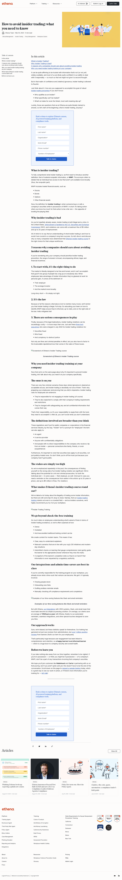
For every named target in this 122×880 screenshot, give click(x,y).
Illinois (67, 831)
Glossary (36, 861)
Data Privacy (37, 833)
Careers (4, 861)
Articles (5, 782)
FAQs (66, 858)
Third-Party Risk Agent (8, 826)
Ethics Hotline (6, 833)
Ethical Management (8, 36)
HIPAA (35, 836)
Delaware (68, 828)
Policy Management (30, 36)
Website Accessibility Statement (20, 875)
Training (36, 816)
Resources (56, 4)
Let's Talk (113, 4)
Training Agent (6, 819)
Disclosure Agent (7, 823)
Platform (32, 4)
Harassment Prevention (40, 840)
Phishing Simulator (7, 840)
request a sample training (71, 668)
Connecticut (68, 825)
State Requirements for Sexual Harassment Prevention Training (78, 817)
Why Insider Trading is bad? (41, 63)
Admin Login (69, 861)
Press (3, 865)
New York (68, 838)
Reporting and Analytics (9, 843)
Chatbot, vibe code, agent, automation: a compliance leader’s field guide (103, 787)
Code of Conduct (39, 819)
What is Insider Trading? (40, 61)
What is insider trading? (8, 61)
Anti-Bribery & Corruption (41, 823)
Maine (67, 835)
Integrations (5, 847)
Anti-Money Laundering (40, 826)
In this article (5, 58)
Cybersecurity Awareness (41, 829)
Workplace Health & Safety (41, 843)
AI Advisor (81, 4)
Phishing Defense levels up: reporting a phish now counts (13, 785)
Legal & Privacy (6, 875)
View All (114, 751)
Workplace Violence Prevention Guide (45, 858)
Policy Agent (5, 829)
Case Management (7, 836)
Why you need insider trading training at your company (13, 68)
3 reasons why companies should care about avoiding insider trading (12, 64)
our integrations (49, 609)
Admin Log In (98, 4)
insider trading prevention (40, 91)
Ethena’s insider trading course (77, 239)
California (68, 821)
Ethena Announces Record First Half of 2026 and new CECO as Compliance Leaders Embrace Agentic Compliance (44, 787)
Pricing (67, 854)
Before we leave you (8, 76)
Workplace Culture (42, 36)
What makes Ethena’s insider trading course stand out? (12, 72)
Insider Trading (19, 36)
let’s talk (45, 673)
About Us (4, 858)
